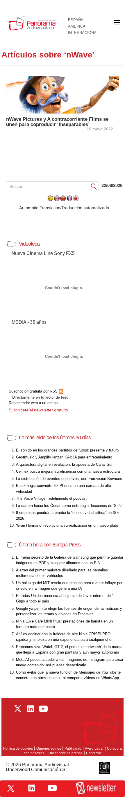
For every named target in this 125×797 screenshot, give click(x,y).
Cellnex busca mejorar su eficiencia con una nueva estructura (68, 471)
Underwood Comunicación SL (37, 769)
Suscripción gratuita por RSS (34, 391)
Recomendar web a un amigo (33, 403)
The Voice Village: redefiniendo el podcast (51, 498)
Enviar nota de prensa (65, 753)
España (75, 20)
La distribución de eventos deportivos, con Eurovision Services (69, 478)
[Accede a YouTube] (52, 788)
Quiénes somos (48, 748)
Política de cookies (18, 748)
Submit (94, 186)
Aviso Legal (94, 748)
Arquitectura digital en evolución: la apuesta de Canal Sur (64, 464)
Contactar (93, 753)
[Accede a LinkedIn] (31, 788)
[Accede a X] (10, 788)
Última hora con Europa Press (50, 545)
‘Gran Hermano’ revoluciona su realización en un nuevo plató (67, 525)
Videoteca (29, 244)
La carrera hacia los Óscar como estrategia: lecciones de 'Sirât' (69, 505)
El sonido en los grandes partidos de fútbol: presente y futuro (67, 450)
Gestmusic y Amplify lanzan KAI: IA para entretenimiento (64, 457)
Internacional (83, 33)
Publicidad (73, 748)
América (76, 26)
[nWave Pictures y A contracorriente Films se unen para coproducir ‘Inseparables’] (62, 94)
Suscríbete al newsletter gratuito (38, 410)
